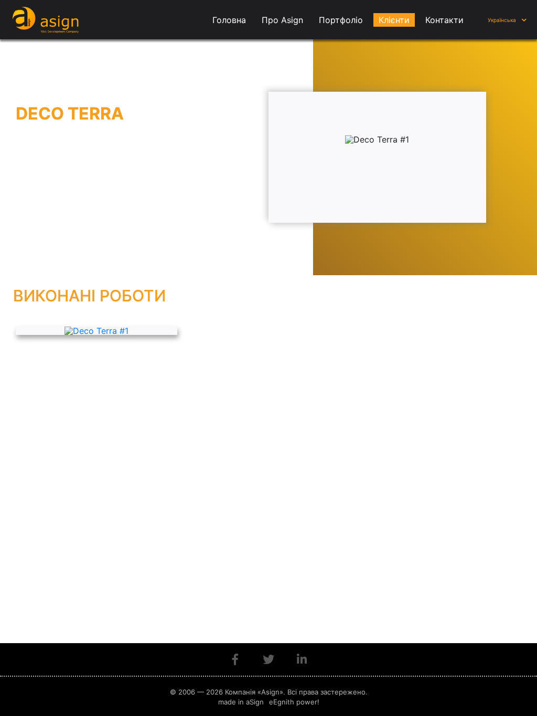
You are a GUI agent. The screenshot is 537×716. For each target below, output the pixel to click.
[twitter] (268, 659)
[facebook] (235, 659)
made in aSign (241, 702)
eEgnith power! (294, 702)
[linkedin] (302, 659)
